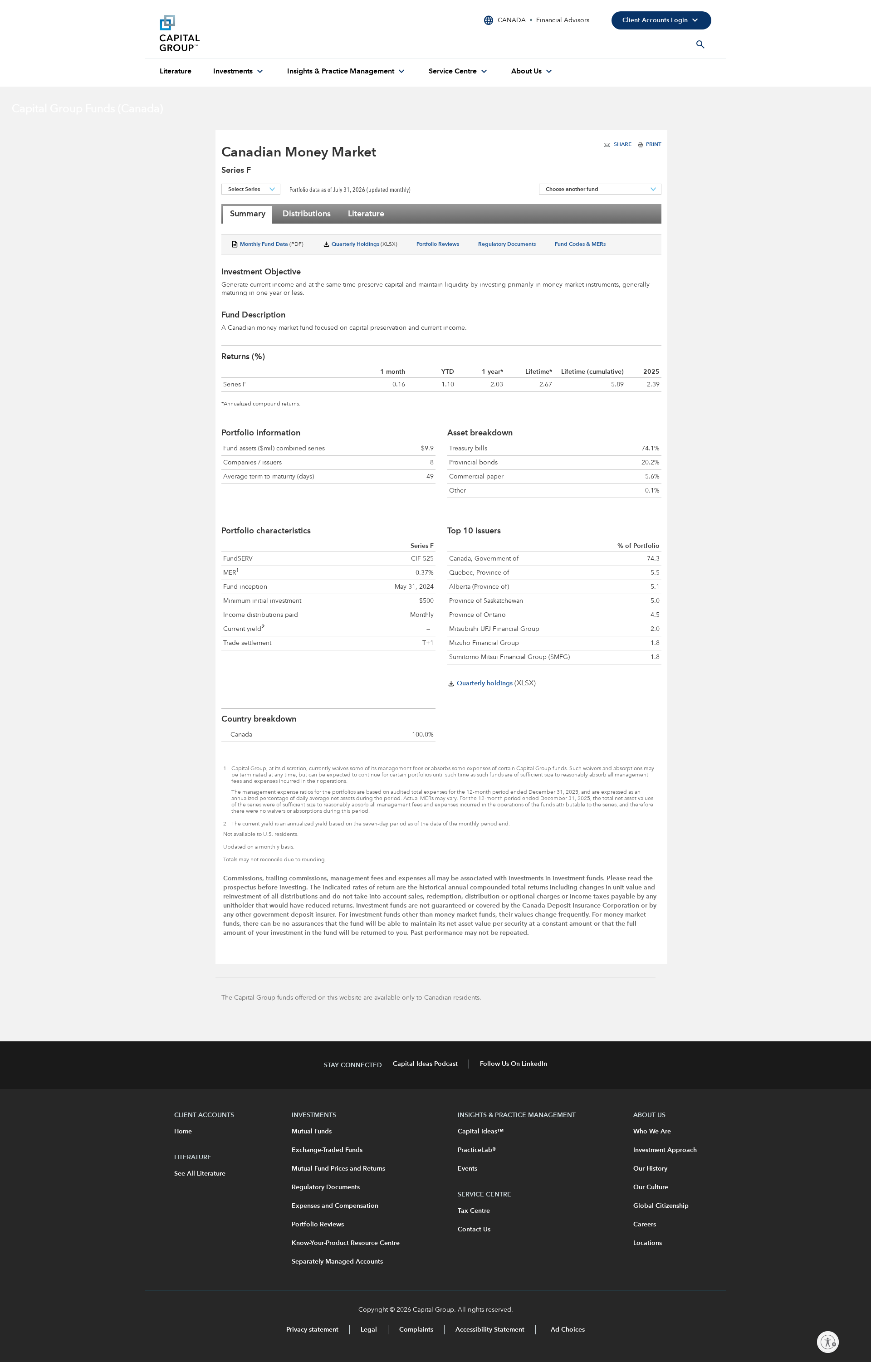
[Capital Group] (228, 33)
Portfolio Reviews (437, 244)
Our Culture (650, 1187)
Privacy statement (312, 1330)
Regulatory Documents (507, 244)
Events (467, 1169)
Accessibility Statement (489, 1330)
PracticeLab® (477, 1150)
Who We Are (652, 1131)
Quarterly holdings (484, 683)
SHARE (622, 144)
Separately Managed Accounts (337, 1262)
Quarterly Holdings (354, 244)
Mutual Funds (312, 1131)
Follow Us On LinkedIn (513, 1064)
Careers (644, 1224)
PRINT (652, 144)
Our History (650, 1169)
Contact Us (474, 1229)
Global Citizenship (661, 1206)
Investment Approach (665, 1150)
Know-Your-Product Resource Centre (346, 1243)
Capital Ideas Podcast (425, 1064)
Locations (647, 1243)
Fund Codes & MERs (580, 244)
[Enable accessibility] (828, 1342)
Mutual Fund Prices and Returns (338, 1169)
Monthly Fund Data (263, 244)
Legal (369, 1330)
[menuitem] (175, 71)
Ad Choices (567, 1330)
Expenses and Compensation (335, 1206)
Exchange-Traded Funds (327, 1150)
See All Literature (199, 1174)
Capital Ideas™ (481, 1131)
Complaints (416, 1330)
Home (183, 1131)
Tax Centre (474, 1211)
